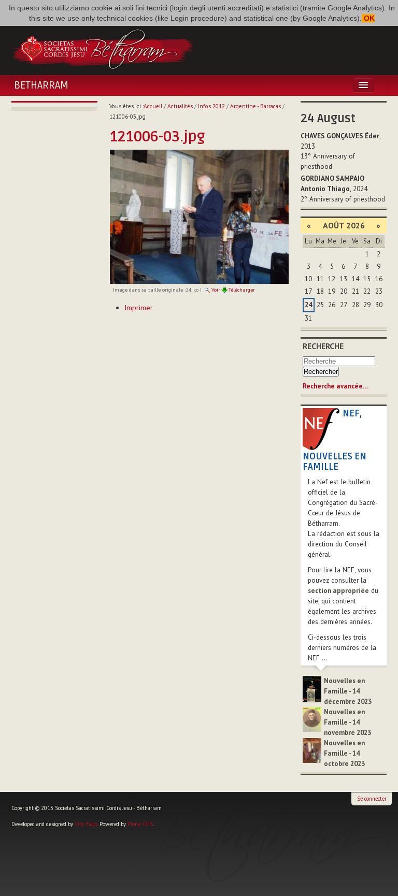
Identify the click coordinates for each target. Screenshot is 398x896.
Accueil (153, 106)
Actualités (180, 106)
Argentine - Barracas (255, 106)
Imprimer (138, 307)
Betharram (41, 85)
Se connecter (372, 798)
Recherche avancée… (335, 386)
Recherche (323, 346)
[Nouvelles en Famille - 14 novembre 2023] (312, 718)
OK (368, 18)
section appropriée (338, 590)
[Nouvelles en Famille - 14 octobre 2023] (312, 749)
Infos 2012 (211, 106)
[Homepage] (102, 48)
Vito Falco (86, 824)
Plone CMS (140, 824)
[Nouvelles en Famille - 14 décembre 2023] (312, 688)
